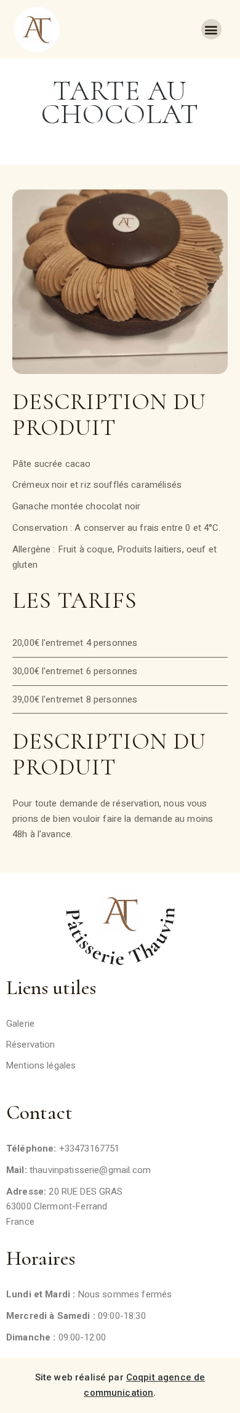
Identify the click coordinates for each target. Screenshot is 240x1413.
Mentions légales (41, 1065)
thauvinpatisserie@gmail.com (90, 1170)
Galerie (20, 1023)
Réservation (30, 1044)
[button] (211, 29)
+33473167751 (89, 1148)
